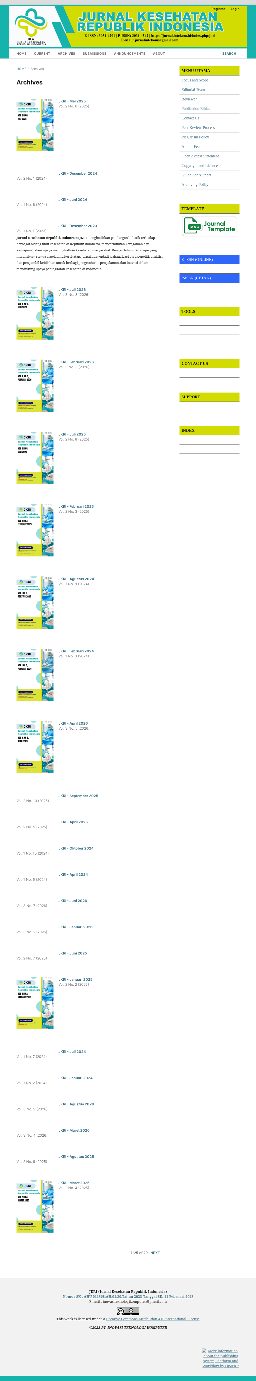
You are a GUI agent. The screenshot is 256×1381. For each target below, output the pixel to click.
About (159, 53)
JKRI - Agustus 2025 (76, 1156)
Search (229, 53)
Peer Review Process (198, 127)
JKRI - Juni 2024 (72, 199)
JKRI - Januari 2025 (75, 979)
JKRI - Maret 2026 (74, 1130)
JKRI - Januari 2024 (75, 1078)
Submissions (94, 53)
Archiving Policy (195, 184)
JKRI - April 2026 (73, 723)
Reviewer (189, 99)
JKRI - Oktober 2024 (76, 848)
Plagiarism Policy (195, 137)
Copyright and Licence (200, 165)
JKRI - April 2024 (73, 874)
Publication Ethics (196, 108)
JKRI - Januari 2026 (75, 927)
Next (155, 1253)
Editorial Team (193, 89)
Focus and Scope (195, 80)
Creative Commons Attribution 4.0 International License (153, 1319)
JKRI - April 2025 (73, 822)
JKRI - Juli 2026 (72, 289)
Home (21, 53)
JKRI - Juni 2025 (72, 953)
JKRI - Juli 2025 (72, 434)
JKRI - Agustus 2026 (76, 1104)
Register (218, 9)
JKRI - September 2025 (78, 796)
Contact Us (190, 118)
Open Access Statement (200, 156)
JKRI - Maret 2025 (74, 1183)
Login (235, 9)
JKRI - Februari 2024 (76, 651)
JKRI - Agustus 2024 (76, 579)
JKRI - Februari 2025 (76, 506)
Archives (66, 53)
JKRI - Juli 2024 (72, 1051)
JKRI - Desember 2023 (77, 226)
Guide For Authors (196, 175)
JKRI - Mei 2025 (72, 101)
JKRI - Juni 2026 (72, 901)
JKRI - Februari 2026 (76, 362)
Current (42, 53)
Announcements (130, 53)
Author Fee (191, 146)
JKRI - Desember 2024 (77, 173)
